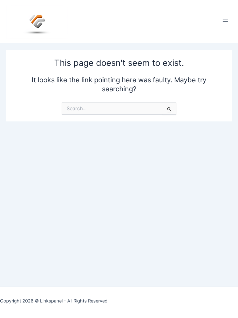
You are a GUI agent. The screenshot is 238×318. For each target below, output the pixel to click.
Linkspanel (51, 301)
